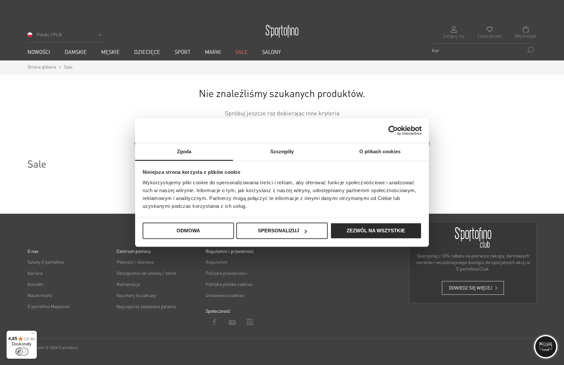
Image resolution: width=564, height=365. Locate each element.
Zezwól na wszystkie (376, 231)
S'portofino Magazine (48, 306)
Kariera (34, 273)
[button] (65, 36)
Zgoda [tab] (184, 151)
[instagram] (250, 322)
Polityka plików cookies (229, 284)
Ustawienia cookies (225, 295)
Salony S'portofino (45, 262)
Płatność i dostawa (135, 262)
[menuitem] (39, 51)
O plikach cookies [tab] (379, 151)
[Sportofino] (282, 31)
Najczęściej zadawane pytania (146, 306)
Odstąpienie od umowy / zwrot (146, 273)
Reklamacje (128, 284)
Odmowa (188, 231)
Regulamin (216, 262)
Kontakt (35, 284)
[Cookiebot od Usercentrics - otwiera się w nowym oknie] (393, 130)
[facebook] (215, 322)
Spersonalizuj (278, 231)
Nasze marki (40, 295)
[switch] (21, 352)
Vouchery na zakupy (136, 295)
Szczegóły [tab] (282, 151)
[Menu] (33, 335)
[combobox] (484, 50)
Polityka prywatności (226, 273)
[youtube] (233, 322)
